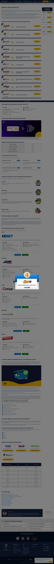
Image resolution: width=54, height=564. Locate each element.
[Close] (38, 275)
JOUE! (27, 287)
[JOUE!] (27, 281)
